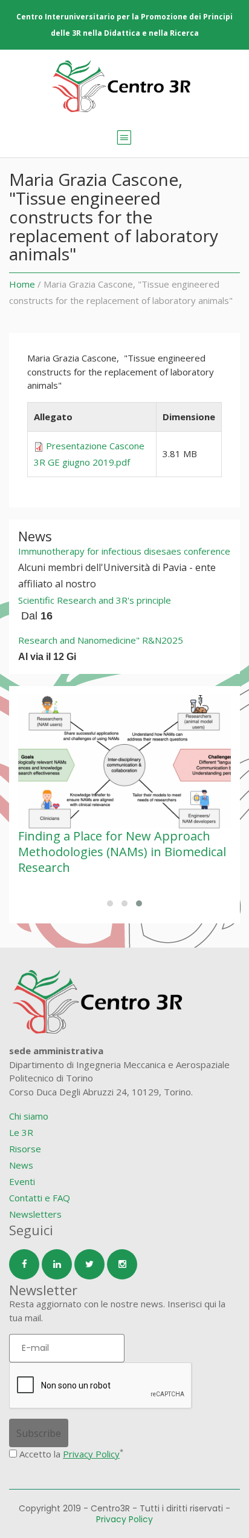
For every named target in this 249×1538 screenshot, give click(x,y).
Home (22, 284)
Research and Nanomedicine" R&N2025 (100, 640)
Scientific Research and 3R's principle (94, 600)
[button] (110, 903)
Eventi (22, 1181)
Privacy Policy (91, 1454)
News (21, 1165)
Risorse (25, 1149)
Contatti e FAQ (39, 1198)
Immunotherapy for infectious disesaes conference (124, 551)
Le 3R (21, 1132)
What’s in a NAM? (119, 836)
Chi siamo (28, 1116)
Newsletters (35, 1214)
